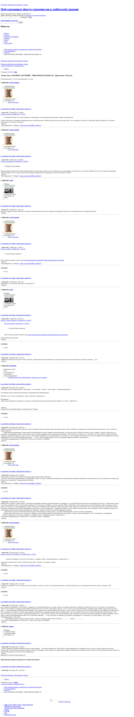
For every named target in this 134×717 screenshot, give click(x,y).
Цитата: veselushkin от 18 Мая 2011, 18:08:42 (14, 161)
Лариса (11, 626)
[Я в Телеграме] (13, 102)
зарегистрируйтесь (40, 15)
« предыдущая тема (7, 66)
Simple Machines (27, 705)
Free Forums (16, 706)
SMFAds (7, 706)
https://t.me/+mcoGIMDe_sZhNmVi (30, 125)
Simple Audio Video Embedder (14, 708)
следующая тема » (18, 66)
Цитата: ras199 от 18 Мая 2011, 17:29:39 (13, 114)
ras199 (11, 180)
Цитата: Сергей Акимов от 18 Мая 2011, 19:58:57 (16, 320)
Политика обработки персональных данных (14, 5)
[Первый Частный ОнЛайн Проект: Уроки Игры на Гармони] (27, 377)
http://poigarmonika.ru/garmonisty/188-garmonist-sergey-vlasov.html (44, 260)
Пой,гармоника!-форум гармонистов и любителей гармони (40, 9)
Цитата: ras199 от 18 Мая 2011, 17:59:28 (13, 249)
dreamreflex (12, 365)
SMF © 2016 (17, 705)
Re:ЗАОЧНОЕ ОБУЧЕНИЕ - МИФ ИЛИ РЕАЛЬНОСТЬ (16, 109)
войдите (28, 15)
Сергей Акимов (14, 82)
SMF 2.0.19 (8, 705)
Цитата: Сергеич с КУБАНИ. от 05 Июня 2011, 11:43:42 (18, 554)
